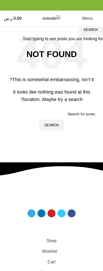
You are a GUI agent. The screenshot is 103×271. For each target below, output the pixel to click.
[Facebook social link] (96, 5)
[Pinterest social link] (84, 5)
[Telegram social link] (72, 5)
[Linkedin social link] (78, 5)
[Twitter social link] (90, 5)
